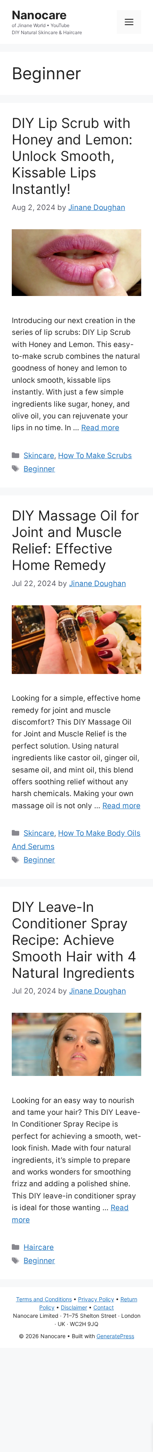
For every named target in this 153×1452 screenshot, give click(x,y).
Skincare (39, 455)
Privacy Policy (96, 1299)
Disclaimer (74, 1307)
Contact (103, 1307)
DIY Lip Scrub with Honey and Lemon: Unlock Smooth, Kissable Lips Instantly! (72, 156)
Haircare (39, 1247)
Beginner (39, 468)
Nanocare (39, 15)
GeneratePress (115, 1336)
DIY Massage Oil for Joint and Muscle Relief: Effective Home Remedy (75, 540)
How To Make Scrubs (95, 455)
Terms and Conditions (44, 1299)
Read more (100, 427)
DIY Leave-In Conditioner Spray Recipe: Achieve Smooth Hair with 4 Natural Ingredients (74, 940)
